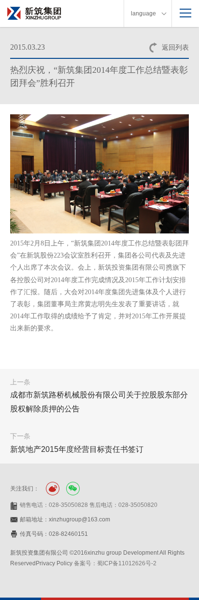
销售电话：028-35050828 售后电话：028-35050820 (88, 505)
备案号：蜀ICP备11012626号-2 (115, 563)
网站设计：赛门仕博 (36, 573)
